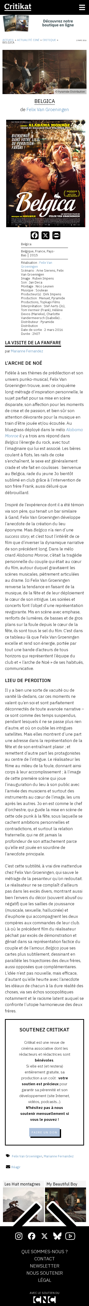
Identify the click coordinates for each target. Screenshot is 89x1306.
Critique (49, 40)
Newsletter (44, 1266)
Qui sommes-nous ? (45, 1251)
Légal (44, 1280)
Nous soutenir (44, 1273)
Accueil (8, 40)
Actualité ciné (28, 40)
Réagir (16, 1167)
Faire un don (44, 1132)
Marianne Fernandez (59, 1156)
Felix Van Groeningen (47, 109)
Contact (44, 1259)
